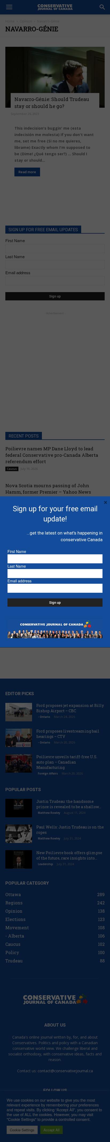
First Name (16, 551)
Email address (19, 580)
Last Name (16, 566)
